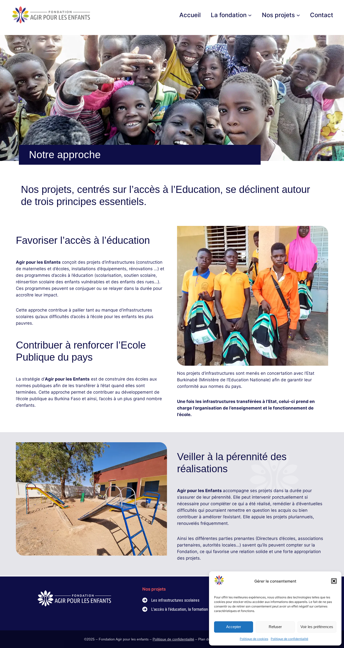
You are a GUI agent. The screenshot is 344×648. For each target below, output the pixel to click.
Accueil (190, 15)
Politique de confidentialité (289, 639)
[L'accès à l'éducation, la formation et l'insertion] (186, 609)
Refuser (275, 627)
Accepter (233, 627)
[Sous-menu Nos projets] (298, 15)
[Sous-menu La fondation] (250, 15)
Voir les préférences (316, 627)
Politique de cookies (254, 639)
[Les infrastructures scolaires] (170, 600)
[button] (333, 581)
